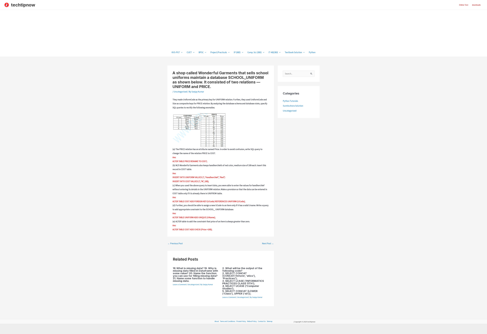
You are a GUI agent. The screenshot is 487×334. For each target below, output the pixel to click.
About (217, 321)
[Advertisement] (243, 29)
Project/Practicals (218, 52)
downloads (476, 5)
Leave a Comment (179, 284)
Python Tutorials (290, 101)
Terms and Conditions (227, 321)
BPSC (201, 52)
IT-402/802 (273, 52)
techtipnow (23, 4)
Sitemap (269, 321)
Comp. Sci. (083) (254, 52)
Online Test (463, 5)
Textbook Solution (293, 52)
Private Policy (241, 321)
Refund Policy (252, 321)
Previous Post (175, 243)
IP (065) (237, 52)
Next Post (268, 243)
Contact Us (262, 321)
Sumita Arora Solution (293, 105)
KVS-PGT (176, 52)
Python (312, 52)
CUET (189, 52)
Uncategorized (180, 91)
